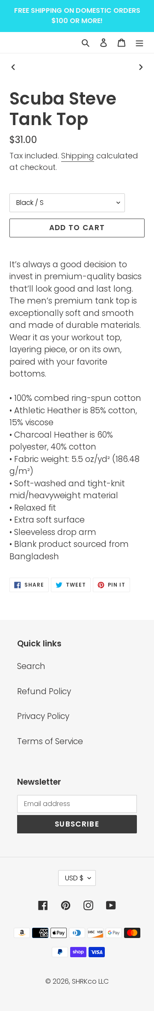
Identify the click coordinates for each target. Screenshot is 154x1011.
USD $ (74, 878)
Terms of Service (50, 741)
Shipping (77, 155)
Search (31, 666)
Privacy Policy (43, 716)
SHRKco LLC (90, 981)
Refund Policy (44, 691)
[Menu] (139, 42)
